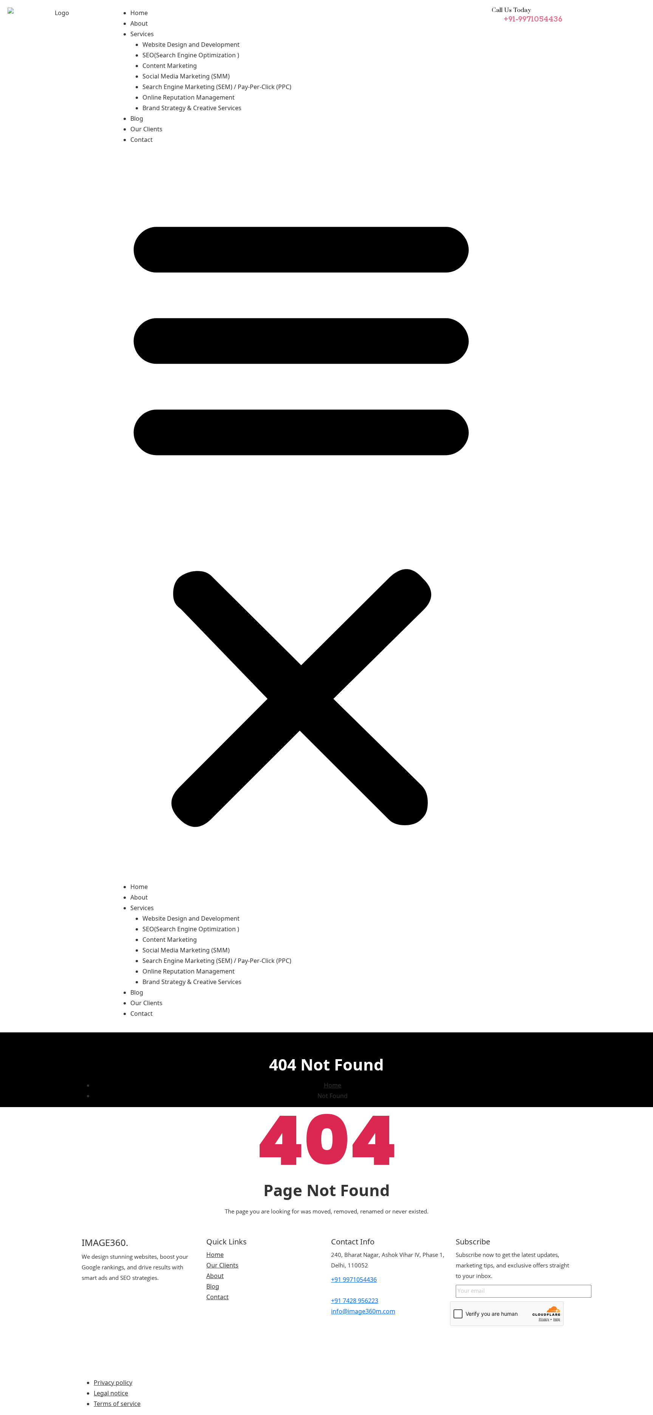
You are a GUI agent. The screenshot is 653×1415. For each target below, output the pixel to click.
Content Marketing (169, 66)
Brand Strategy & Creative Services (191, 108)
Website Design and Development (191, 44)
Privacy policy (113, 1382)
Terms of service (117, 1404)
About (139, 23)
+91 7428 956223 (354, 1301)
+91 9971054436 (354, 1279)
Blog (136, 118)
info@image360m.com (363, 1311)
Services (142, 34)
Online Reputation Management (188, 97)
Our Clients (146, 129)
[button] (301, 516)
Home (139, 13)
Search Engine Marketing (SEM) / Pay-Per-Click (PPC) (216, 87)
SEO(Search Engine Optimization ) (190, 55)
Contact (141, 139)
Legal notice (111, 1393)
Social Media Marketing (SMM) (186, 76)
